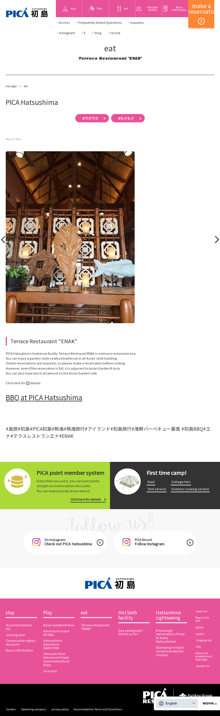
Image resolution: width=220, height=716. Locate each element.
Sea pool (50, 671)
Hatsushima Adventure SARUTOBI (52, 644)
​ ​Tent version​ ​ (157, 489)
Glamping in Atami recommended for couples (170, 651)
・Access (63, 22)
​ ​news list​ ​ (201, 611)
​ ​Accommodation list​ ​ (19, 627)
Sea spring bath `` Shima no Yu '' (132, 632)
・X (82, 33)
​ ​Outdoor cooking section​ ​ (190, 489)
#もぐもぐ (126, 118)
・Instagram (65, 33)
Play (47, 612)
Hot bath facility (127, 615)
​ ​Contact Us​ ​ (202, 666)
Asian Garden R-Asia (58, 625)
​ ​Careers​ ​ (11, 709)
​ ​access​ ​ (200, 634)
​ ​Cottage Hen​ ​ (181, 482)
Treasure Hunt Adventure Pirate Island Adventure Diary (56, 659)
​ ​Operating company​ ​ (33, 709)
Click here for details (85, 499)
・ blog (96, 33)
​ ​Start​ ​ (151, 482)
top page (11, 86)
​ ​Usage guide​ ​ (203, 640)
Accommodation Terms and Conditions (98, 709)
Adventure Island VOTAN (56, 633)
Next (215, 241)
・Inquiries (135, 22)
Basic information (19, 650)
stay (10, 612)
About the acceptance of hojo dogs (203, 656)
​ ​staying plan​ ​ (16, 635)
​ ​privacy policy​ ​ (60, 709)
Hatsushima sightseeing (168, 615)
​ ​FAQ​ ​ (198, 647)
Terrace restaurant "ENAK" (95, 627)
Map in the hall (202, 619)
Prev (4, 241)
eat (84, 612)
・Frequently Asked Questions (98, 22)
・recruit (113, 33)
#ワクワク (90, 118)
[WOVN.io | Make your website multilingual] (208, 703)
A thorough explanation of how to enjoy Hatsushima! (170, 636)
